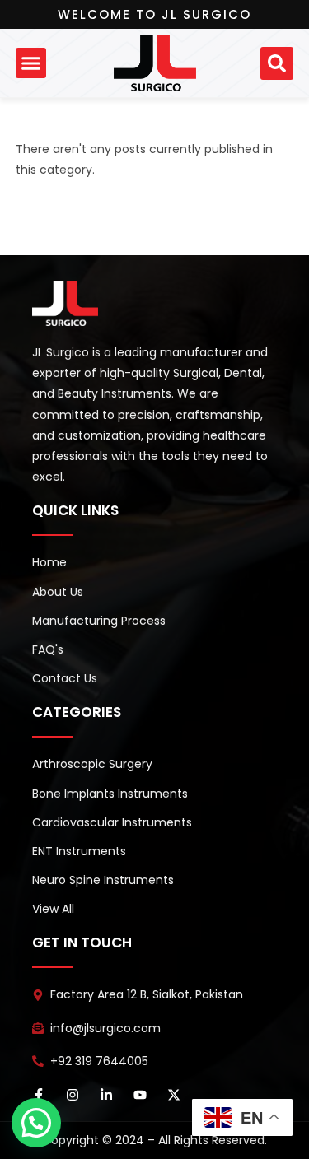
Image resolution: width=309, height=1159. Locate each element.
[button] (31, 63)
